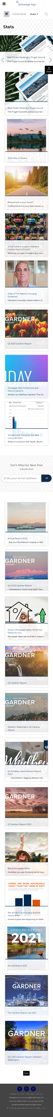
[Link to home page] (26, 4)
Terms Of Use (17, 1094)
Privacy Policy (35, 1094)
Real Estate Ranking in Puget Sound (26, 57)
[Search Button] (46, 14)
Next (26, 1073)
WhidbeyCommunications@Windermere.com (26, 1098)
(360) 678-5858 (38, 1101)
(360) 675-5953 (21, 1101)
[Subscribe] (46, 478)
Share (49, 72)
